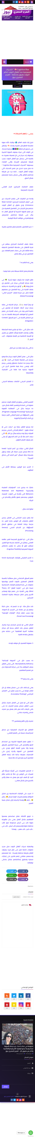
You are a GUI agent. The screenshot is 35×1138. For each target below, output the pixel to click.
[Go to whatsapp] (30, 1132)
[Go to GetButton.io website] (31, 1136)
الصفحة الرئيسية (27, 83)
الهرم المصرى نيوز (9, 1096)
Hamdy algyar (29, 1054)
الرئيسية (27, 62)
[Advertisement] (17, 39)
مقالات (19, 83)
